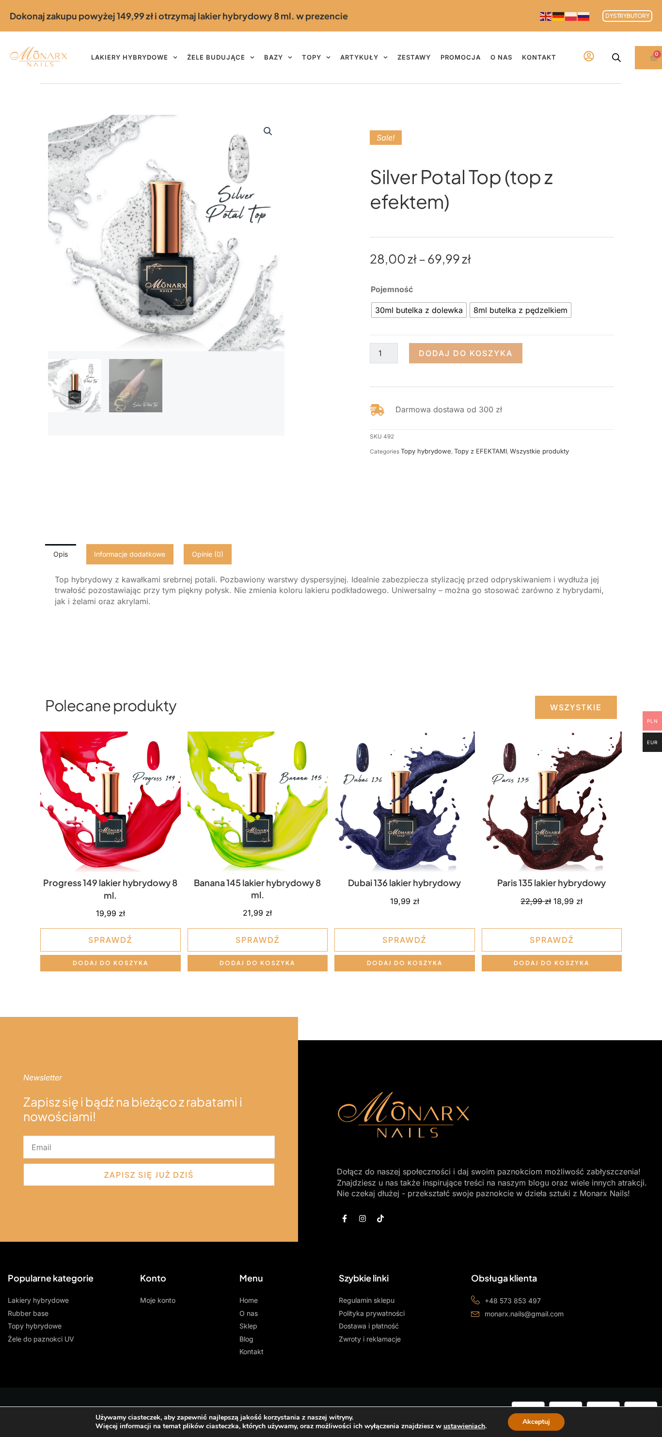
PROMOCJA (461, 57)
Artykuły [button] (359, 57)
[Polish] (571, 15)
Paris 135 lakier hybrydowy (551, 882)
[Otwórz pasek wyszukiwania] (616, 57)
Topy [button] (311, 57)
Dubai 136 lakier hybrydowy (404, 882)
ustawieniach (464, 1426)
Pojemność (392, 289)
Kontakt (539, 57)
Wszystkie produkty (539, 451)
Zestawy (414, 57)
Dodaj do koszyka (466, 353)
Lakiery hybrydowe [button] (129, 57)
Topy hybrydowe (426, 451)
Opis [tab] (60, 554)
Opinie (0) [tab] (207, 554)
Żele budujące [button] (216, 57)
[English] (546, 15)
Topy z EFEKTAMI (480, 451)
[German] (558, 15)
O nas (501, 57)
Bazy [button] (273, 57)
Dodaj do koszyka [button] (110, 963)
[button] (268, 131)
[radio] (419, 310)
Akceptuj (536, 1421)
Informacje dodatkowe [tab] (129, 554)
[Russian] (584, 15)
